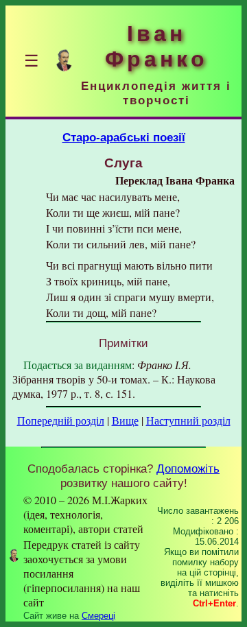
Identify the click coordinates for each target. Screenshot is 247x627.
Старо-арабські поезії (123, 137)
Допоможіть (188, 468)
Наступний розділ (188, 420)
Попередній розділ (60, 420)
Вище (125, 420)
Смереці (98, 616)
